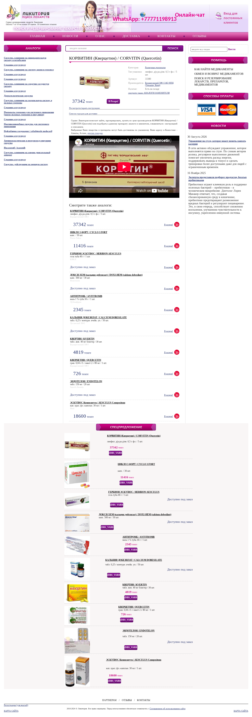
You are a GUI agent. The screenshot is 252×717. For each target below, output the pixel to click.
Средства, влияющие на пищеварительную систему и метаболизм (25, 59)
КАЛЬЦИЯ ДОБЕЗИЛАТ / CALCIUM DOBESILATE (98, 317)
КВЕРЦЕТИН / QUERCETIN (85, 360)
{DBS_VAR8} (116, 453)
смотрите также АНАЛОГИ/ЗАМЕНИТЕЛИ (149, 93)
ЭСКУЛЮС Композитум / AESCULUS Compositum (97, 402)
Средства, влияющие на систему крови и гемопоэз (29, 69)
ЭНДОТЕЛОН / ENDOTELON (86, 381)
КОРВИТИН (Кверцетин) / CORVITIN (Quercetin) (96, 211)
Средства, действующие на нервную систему (26, 164)
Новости (70, 36)
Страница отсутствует (15, 65)
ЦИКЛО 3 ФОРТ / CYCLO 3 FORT (88, 232)
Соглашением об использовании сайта (167, 708)
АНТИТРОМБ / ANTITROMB (86, 296)
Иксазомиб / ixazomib (14, 148)
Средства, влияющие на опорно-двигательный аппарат (27, 153)
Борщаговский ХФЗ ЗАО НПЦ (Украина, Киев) (159, 84)
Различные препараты (155, 67)
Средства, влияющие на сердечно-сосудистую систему (26, 85)
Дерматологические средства (18, 95)
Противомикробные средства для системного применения (26, 125)
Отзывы (199, 36)
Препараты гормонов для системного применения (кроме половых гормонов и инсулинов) (29, 113)
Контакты (166, 36)
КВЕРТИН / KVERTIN (82, 338)
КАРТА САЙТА (11, 711)
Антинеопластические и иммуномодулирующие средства (27, 141)
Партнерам (109, 700)
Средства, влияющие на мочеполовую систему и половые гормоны (28, 101)
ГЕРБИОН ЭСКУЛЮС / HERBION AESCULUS (95, 253)
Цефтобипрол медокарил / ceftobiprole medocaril (28, 131)
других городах (95, 133)
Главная (37, 36)
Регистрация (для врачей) (16, 705)
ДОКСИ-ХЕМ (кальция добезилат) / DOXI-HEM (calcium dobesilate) (106, 275)
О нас (100, 36)
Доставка (131, 36)
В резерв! (113, 101)
